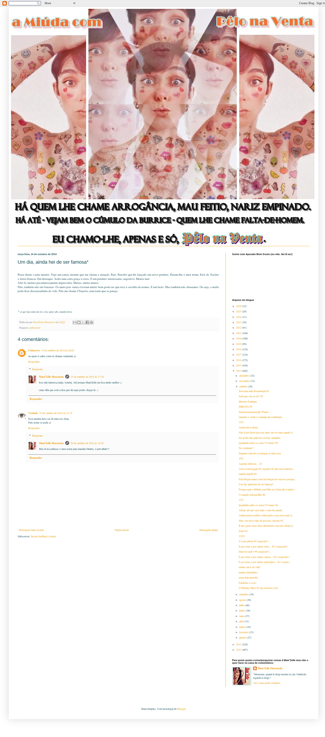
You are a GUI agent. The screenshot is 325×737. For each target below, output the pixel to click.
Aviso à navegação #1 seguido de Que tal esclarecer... (266, 468)
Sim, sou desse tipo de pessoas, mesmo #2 (261, 520)
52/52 (242, 536)
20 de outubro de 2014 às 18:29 (87, 443)
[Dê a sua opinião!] (79, 322)
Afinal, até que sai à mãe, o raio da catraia (260, 510)
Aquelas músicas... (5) (250, 463)
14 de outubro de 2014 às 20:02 (57, 350)
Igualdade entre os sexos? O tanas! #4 (258, 505)
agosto (243, 600)
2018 (239, 349)
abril (242, 621)
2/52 (241, 458)
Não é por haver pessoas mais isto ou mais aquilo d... (266, 432)
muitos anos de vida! (249, 567)
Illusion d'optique (248, 401)
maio (242, 616)
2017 (239, 354)
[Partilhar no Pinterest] (91, 322)
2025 (239, 311)
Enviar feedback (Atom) (43, 536)
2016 (239, 360)
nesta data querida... (249, 577)
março (242, 627)
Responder (34, 361)
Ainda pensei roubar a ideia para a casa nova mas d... (266, 515)
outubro (243, 386)
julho (242, 605)
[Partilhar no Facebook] (87, 322)
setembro (244, 594)
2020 (239, 338)
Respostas (37, 369)
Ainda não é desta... (249, 427)
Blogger (181, 708)
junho (242, 610)
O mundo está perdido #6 (252, 494)
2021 (239, 333)
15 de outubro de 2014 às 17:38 (87, 376)
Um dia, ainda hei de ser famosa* (256, 484)
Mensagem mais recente (31, 530)
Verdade (33, 413)
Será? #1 (243, 531)
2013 (239, 644)
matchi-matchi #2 (248, 474)
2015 (239, 365)
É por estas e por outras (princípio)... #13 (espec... (265, 562)
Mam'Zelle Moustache (51, 377)
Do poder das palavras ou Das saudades (260, 437)
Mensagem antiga (208, 530)
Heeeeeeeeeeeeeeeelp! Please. (254, 412)
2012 (239, 649)
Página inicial (122, 530)
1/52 (241, 499)
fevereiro (244, 632)
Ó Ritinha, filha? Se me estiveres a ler (258, 588)
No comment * (246, 448)
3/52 (241, 422)
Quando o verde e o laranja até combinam (260, 417)
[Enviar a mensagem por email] (75, 322)
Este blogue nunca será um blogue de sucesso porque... (267, 479)
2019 (239, 344)
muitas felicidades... (249, 572)
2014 (239, 370)
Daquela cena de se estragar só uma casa (260, 453)
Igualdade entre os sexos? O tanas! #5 (258, 443)
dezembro (244, 375)
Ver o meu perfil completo (266, 683)
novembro (244, 381)
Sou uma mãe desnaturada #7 (254, 391)
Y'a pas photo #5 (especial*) (253, 541)
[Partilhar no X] (83, 322)
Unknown (34, 350)
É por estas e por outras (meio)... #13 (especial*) (264, 557)
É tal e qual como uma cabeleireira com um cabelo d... (266, 525)
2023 (239, 322)
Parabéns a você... (248, 582)
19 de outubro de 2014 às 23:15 (55, 413)
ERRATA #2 (245, 406)
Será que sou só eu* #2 (251, 396)
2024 (239, 317)
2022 (239, 327)
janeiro (243, 637)
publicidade (35, 327)
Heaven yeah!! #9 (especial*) (254, 551)
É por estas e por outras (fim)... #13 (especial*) (263, 546)
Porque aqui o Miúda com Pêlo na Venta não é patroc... (267, 489)
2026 (239, 306)
